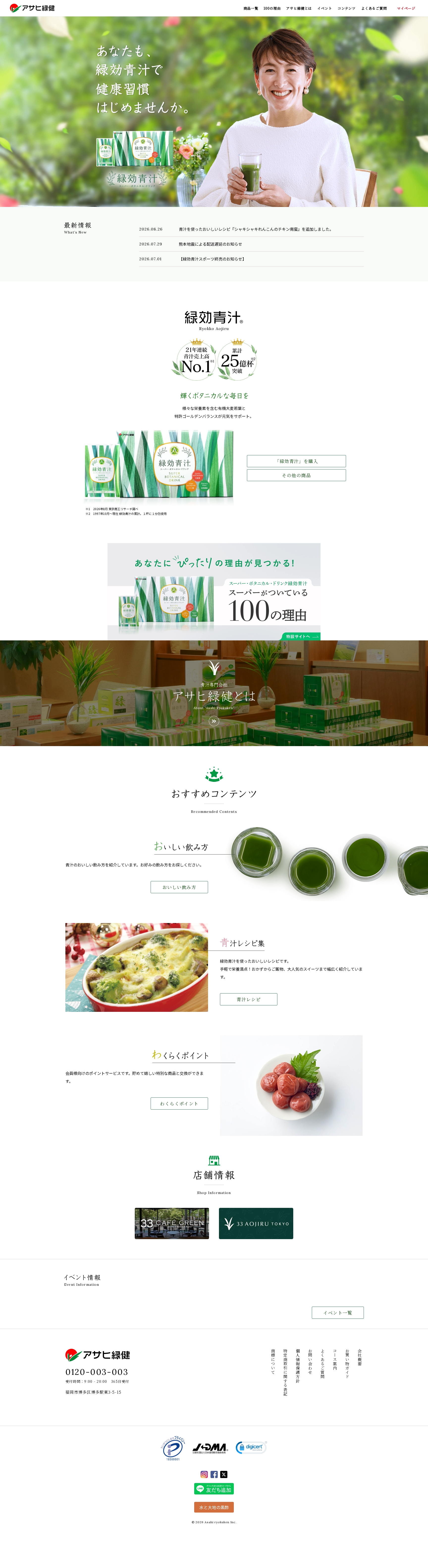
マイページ (406, 8)
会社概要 (359, 1357)
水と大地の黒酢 (214, 1507)
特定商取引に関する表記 (285, 1372)
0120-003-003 (97, 1372)
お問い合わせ (310, 1362)
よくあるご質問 (374, 8)
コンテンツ (347, 8)
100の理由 (272, 8)
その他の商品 (296, 475)
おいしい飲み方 (179, 887)
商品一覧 (250, 8)
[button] (251, 1448)
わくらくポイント (179, 1103)
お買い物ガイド (347, 1364)
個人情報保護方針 (297, 1366)
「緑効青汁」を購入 (296, 461)
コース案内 (335, 1359)
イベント (324, 8)
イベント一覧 (337, 1312)
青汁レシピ (249, 999)
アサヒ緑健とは (299, 8)
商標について (273, 1362)
